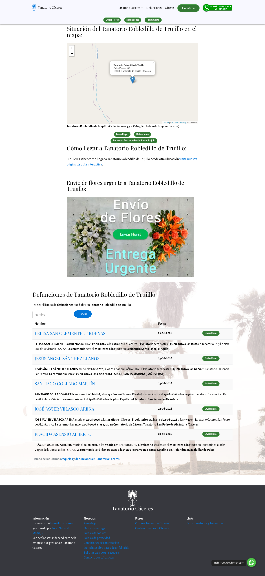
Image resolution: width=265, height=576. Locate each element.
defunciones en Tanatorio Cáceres (97, 459)
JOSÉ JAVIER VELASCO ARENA (64, 409)
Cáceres (170, 8)
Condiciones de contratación (101, 543)
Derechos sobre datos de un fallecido (106, 547)
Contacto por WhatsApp (99, 557)
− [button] (72, 53)
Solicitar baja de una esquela (101, 552)
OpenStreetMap (179, 122)
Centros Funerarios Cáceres (152, 528)
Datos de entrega (94, 528)
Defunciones (154, 8)
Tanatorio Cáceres (50, 7)
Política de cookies (95, 533)
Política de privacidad (97, 538)
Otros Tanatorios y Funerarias (205, 523)
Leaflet (166, 122)
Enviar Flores (112, 20)
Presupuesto (153, 20)
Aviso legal (90, 523)
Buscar (83, 314)
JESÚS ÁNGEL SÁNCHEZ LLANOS (67, 358)
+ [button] (72, 48)
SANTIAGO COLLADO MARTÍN (65, 383)
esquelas (67, 459)
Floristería (188, 8)
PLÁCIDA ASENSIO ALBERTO (63, 434)
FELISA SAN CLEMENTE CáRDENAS (70, 333)
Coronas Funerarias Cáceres (152, 523)
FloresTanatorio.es (61, 523)
